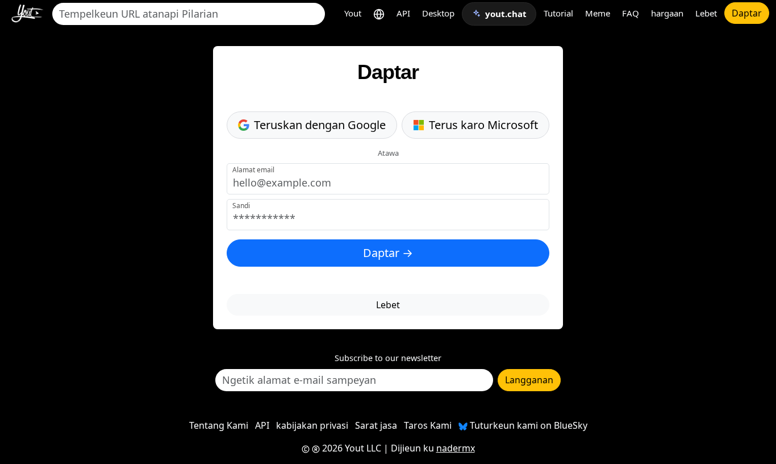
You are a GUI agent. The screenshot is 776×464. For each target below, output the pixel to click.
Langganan (529, 380)
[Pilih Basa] (379, 13)
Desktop (438, 13)
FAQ (630, 13)
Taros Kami (428, 425)
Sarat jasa (376, 425)
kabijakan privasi (312, 425)
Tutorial (558, 13)
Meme (597, 13)
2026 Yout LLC (350, 448)
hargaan (667, 13)
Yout (352, 13)
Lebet (706, 13)
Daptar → (388, 252)
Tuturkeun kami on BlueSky (527, 425)
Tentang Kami (218, 425)
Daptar (747, 13)
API (403, 13)
